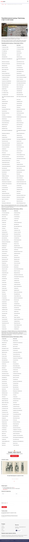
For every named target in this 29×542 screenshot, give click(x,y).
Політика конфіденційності (5, 540)
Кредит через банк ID (14, 452)
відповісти (5, 489)
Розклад (2, 530)
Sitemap (12, 540)
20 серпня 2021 (3, 516)
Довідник (3, 527)
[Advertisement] (14, 11)
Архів (2, 529)
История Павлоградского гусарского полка (14, 475)
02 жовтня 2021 (3, 513)
